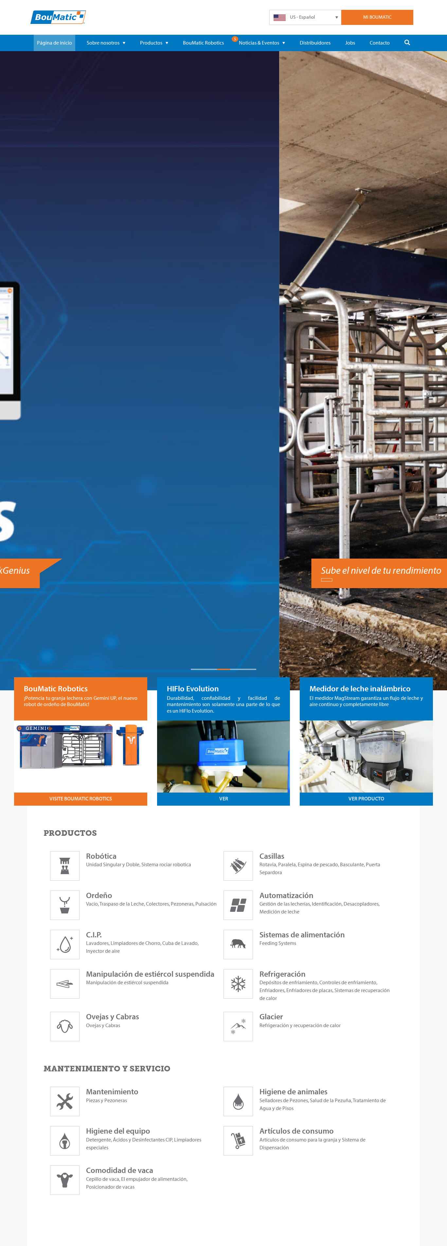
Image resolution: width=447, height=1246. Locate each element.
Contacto (380, 42)
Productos (151, 42)
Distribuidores (315, 42)
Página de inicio (54, 42)
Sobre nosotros (103, 42)
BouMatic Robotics (203, 42)
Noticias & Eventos (259, 42)
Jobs (350, 42)
